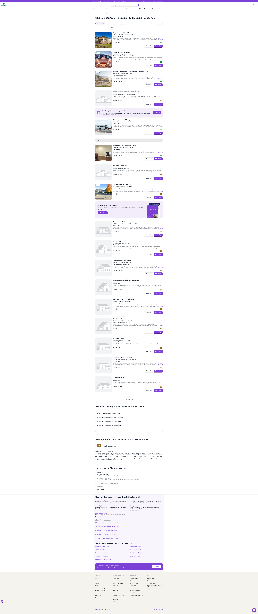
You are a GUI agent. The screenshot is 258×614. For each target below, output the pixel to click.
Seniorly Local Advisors (135, 590)
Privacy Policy (150, 578)
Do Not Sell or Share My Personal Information (154, 586)
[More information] (110, 478)
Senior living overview (117, 601)
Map (161, 23)
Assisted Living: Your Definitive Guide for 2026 (107, 526)
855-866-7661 (245, 5)
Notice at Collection (151, 580)
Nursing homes (116, 599)
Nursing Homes (114, 8)
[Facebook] (154, 609)
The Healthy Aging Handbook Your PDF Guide (107, 538)
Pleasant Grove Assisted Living (103, 559)
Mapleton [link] (116, 13)
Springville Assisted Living (102, 546)
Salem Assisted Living (100, 549)
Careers (97, 583)
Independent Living (125, 8)
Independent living (117, 580)
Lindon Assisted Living (135, 556)
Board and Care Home (101, 513)
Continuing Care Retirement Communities (106, 506)
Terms (148, 589)
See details (149, 45)
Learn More (157, 112)
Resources (154, 8)
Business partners (99, 597)
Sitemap (108, 609)
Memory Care (106, 8)
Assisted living (116, 578)
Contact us (97, 580)
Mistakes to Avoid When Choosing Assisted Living (107, 522)
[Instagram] (157, 609)
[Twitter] (159, 609)
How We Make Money (100, 588)
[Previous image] (97, 40)
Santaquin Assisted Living (101, 556)
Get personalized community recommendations (107, 140)
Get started (156, 566)
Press (96, 585)
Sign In (252, 5)
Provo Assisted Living (135, 549)
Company (161, 8)
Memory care (116, 585)
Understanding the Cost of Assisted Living (106, 530)
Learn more (102, 212)
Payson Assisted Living (101, 552)
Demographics (100, 472)
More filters (122, 23)
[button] (138, 5)
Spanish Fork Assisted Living (137, 546)
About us (97, 578)
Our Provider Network (135, 588)
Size (109, 23)
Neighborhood (100, 486)
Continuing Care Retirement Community (140, 8)
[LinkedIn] (162, 609)
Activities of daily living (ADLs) (136, 595)
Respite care (115, 590)
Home (96, 13)
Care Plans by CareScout (135, 578)
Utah (110, 13)
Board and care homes (118, 583)
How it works (133, 585)
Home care (115, 588)
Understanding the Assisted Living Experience (106, 534)
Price (115, 23)
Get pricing (158, 45)
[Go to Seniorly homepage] (96, 609)
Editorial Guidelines (99, 595)
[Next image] (110, 40)
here (165, 1)
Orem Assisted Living (135, 552)
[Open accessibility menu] (2, 601)
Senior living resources (135, 580)
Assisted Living (96, 8)
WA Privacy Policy (151, 583)
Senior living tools (134, 583)
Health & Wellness (100, 489)
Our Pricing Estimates (100, 590)
